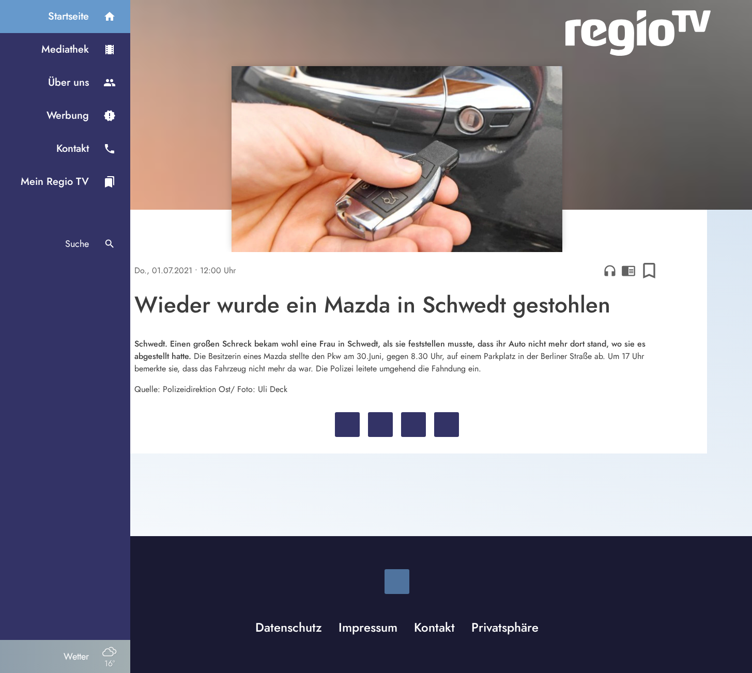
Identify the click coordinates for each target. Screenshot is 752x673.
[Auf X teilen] (380, 424)
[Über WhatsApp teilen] (413, 424)
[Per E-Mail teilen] (446, 424)
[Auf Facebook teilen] (347, 424)
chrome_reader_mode (628, 270)
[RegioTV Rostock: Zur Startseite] (638, 33)
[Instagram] (397, 581)
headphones (610, 270)
